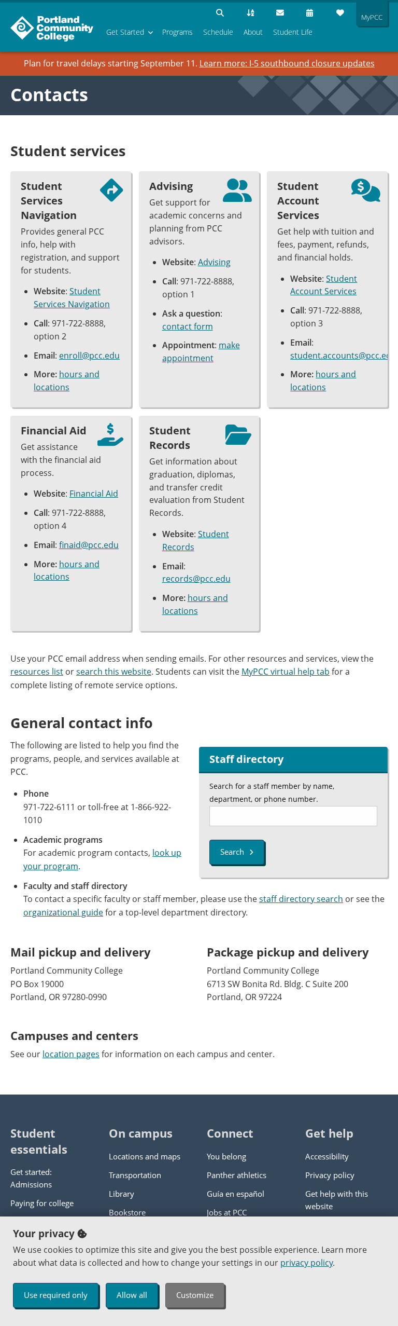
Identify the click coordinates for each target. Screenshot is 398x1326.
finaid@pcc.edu (89, 545)
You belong (226, 1156)
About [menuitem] (253, 32)
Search (232, 851)
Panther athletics (236, 1175)
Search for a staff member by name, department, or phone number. (271, 792)
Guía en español (235, 1193)
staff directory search (301, 899)
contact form (187, 326)
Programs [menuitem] (177, 32)
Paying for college (42, 1203)
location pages (71, 1054)
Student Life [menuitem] (292, 32)
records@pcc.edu (196, 578)
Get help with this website (336, 1199)
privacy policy (306, 1262)
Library (121, 1193)
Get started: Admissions (31, 1178)
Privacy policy (329, 1175)
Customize (195, 1295)
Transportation (135, 1175)
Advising (214, 262)
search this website (113, 671)
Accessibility (327, 1156)
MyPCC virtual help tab (285, 671)
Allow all (132, 1295)
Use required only (56, 1295)
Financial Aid (93, 493)
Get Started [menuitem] (125, 32)
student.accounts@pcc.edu (343, 355)
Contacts (49, 94)
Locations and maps (144, 1156)
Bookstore (127, 1212)
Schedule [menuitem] (218, 32)
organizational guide (63, 912)
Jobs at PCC (227, 1212)
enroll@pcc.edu (89, 355)
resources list (36, 671)
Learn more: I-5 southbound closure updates (287, 63)
